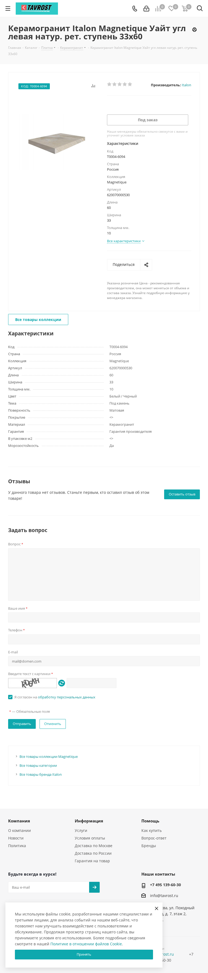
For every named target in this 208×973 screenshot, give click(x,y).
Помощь (150, 820)
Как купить (151, 830)
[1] (109, 84)
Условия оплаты (90, 838)
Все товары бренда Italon (41, 774)
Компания (19, 820)
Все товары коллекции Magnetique (49, 756)
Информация (89, 820)
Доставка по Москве (93, 845)
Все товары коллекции (38, 319)
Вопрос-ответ (154, 838)
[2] (114, 84)
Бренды (148, 845)
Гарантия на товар (92, 860)
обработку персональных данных (66, 697)
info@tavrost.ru (164, 895)
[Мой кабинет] (146, 8)
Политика (17, 845)
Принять (84, 954)
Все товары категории (38, 765)
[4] (125, 84)
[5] (130, 84)
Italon (186, 84)
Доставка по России (93, 853)
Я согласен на (54, 697)
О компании (19, 830)
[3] (119, 84)
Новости (16, 838)
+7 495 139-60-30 (165, 884)
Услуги (81, 830)
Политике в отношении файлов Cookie (86, 943)
